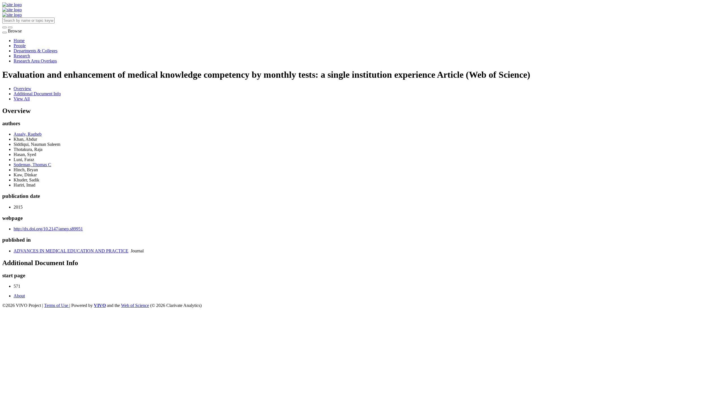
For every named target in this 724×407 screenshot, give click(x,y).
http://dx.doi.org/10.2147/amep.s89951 (48, 228)
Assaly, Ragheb (28, 134)
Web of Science (135, 305)
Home (19, 40)
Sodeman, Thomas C (32, 164)
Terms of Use (56, 305)
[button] (4, 27)
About (19, 295)
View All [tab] (22, 98)
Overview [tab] (22, 88)
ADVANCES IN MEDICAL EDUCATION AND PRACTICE (71, 250)
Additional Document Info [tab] (37, 93)
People (20, 45)
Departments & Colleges (35, 50)
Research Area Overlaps (35, 61)
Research (22, 55)
